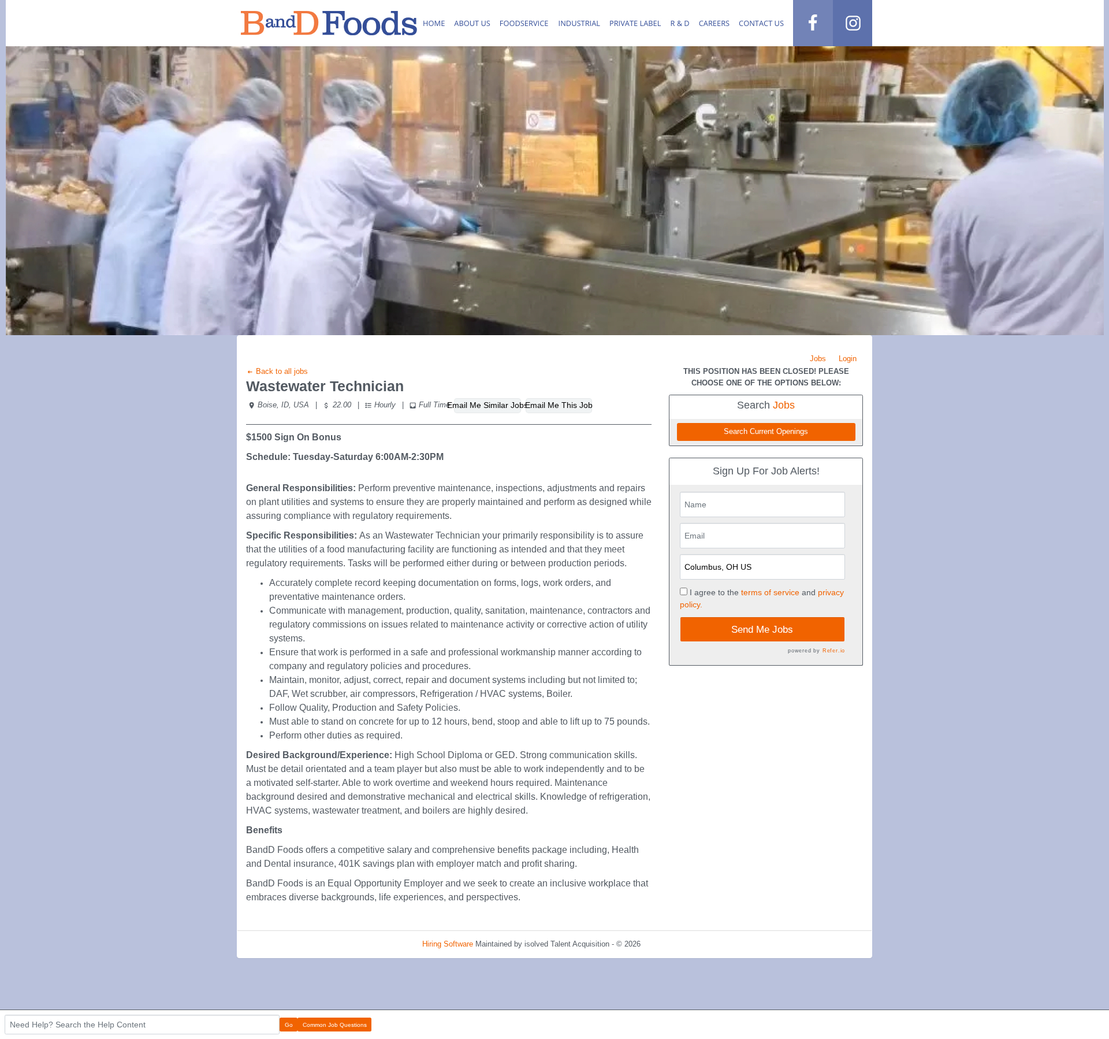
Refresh (674, 944)
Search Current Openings (766, 432)
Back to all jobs (281, 371)
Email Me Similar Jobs (487, 405)
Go (289, 1025)
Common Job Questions (335, 1025)
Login (848, 358)
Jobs (818, 358)
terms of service (770, 592)
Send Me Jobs (762, 629)
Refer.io (834, 651)
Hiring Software (447, 944)
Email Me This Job (559, 405)
